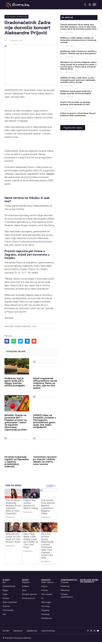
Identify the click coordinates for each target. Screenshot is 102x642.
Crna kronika (8, 610)
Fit (42, 598)
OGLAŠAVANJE (87, 582)
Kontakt (6, 630)
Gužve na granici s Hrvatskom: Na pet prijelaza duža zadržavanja (78, 114)
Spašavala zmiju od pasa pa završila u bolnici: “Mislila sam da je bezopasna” (78, 52)
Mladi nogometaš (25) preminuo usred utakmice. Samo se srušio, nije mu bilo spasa (45, 383)
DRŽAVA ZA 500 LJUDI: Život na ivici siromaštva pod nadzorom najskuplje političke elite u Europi (77, 80)
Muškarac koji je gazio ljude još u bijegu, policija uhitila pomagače (15, 382)
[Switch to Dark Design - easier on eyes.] (85, 4)
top (34, 326)
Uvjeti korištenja (48, 630)
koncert (26, 326)
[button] (7, 341)
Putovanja (45, 606)
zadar (17, 326)
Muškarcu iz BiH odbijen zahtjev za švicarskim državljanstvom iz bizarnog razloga (78, 40)
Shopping (45, 610)
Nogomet (26, 582)
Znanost (6, 606)
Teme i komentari (10, 602)
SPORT (25, 580)
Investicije (65, 586)
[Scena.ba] (18, 4)
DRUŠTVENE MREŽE (89, 580)
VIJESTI (6, 580)
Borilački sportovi (29, 594)
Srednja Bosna (9, 586)
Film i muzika (11, 17)
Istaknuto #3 (22, 17)
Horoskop (45, 614)
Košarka (25, 586)
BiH (4, 582)
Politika (6, 598)
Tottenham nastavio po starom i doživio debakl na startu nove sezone (45, 460)
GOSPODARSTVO (69, 580)
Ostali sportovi (28, 598)
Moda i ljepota (47, 582)
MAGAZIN (45, 580)
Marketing (65, 590)
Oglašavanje (32, 630)
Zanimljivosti (46, 618)
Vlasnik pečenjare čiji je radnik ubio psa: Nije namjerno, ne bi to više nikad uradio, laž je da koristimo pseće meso (78, 26)
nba (4, 614)
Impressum (18, 630)
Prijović (9, 326)
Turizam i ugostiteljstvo (67, 595)
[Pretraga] (90, 5)
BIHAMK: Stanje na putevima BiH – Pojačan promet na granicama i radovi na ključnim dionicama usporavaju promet (16, 422)
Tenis (24, 590)
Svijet (5, 594)
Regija (5, 590)
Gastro (44, 586)
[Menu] (94, 5)
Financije (64, 582)
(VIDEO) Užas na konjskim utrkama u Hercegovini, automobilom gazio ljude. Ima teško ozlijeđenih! (44, 421)
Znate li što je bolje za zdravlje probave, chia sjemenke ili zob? (75, 103)
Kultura (44, 590)
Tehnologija (46, 602)
